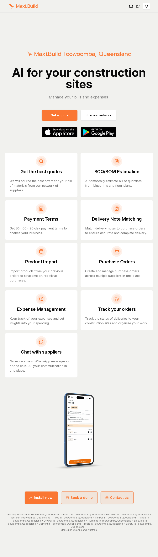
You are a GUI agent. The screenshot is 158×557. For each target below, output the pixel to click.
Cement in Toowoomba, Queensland (60, 523)
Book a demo (82, 498)
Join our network (98, 115)
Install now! (43, 498)
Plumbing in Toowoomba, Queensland (109, 520)
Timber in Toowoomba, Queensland (115, 517)
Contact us (119, 498)
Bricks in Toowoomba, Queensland (83, 514)
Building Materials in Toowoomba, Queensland (34, 514)
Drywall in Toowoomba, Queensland (64, 520)
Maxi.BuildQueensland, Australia (79, 529)
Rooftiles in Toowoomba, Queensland (127, 514)
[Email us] (131, 6)
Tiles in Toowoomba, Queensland (72, 517)
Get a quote (59, 115)
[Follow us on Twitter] (138, 6)
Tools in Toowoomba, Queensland (103, 523)
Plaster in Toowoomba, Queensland (30, 517)
